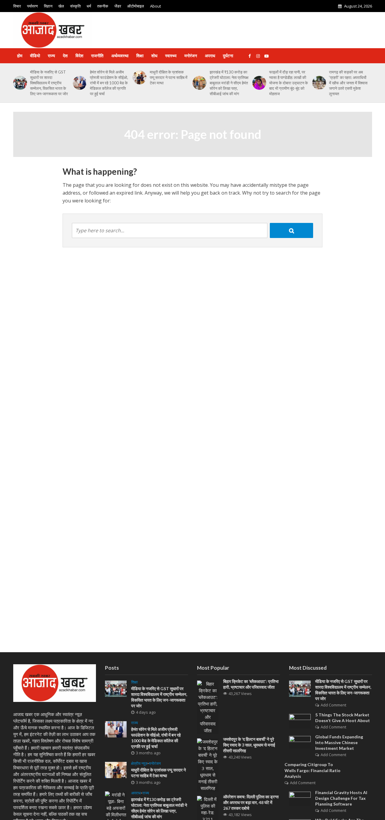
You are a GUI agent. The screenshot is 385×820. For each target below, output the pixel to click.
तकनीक (102, 6)
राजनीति (97, 55)
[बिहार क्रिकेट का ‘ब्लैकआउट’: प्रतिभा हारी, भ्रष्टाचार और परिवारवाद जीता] (208, 706)
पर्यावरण (32, 6)
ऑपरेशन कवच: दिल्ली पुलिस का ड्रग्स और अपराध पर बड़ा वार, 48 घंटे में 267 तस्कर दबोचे (251, 802)
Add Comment (333, 705)
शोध (154, 55)
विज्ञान (48, 6)
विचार (17, 6)
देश (65, 55)
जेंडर (117, 6)
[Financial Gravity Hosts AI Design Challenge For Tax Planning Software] (300, 798)
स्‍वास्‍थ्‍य (171, 55)
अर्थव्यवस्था (119, 55)
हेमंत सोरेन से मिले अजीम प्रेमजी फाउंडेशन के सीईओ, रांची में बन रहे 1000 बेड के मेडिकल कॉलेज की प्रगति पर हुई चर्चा (109, 83)
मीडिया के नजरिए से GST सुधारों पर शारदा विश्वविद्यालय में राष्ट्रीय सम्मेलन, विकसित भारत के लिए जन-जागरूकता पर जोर (49, 83)
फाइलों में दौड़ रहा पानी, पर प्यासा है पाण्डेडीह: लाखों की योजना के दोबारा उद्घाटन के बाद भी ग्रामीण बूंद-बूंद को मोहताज (288, 83)
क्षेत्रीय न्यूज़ (139, 763)
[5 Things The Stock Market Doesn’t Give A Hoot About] (300, 721)
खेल (61, 6)
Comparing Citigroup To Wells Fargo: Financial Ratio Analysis (312, 770)
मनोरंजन (190, 55)
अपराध (210, 55)
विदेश (79, 55)
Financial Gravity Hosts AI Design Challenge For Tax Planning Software (341, 798)
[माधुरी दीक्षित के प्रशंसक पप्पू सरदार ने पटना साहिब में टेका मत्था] (138, 77)
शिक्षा (139, 55)
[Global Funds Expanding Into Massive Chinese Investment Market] (300, 742)
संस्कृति (75, 6)
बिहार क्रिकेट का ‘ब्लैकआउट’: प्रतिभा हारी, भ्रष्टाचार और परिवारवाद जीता (251, 684)
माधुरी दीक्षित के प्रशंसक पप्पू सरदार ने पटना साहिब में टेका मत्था (168, 77)
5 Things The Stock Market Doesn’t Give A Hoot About (342, 717)
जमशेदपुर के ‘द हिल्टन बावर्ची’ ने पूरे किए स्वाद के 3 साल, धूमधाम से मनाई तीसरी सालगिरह (249, 745)
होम (19, 55)
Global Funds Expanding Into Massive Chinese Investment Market (339, 742)
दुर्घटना (228, 55)
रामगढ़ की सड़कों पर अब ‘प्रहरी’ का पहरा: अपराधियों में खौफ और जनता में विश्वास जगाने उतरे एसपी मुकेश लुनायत (348, 83)
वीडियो (35, 55)
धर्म (89, 6)
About (155, 6)
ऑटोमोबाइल (135, 6)
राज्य (51, 55)
